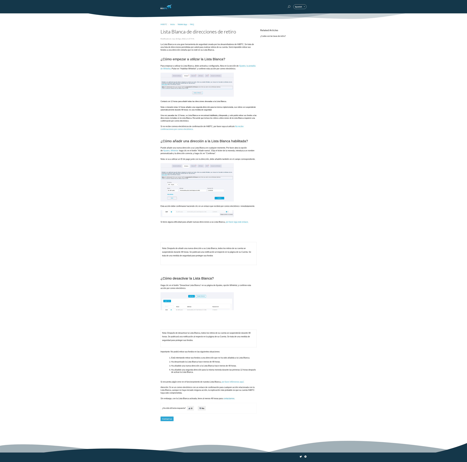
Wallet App (182, 24)
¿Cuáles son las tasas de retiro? (273, 36)
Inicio (172, 24)
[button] (288, 6)
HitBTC (164, 24)
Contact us (167, 419)
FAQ (192, 24)
